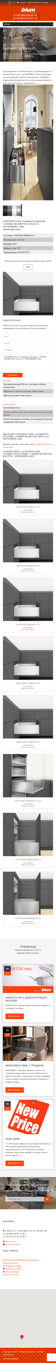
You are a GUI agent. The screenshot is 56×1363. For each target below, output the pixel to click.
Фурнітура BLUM (35, 54)
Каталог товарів (19, 54)
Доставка (7, 381)
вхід (28, 267)
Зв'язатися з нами (12, 1244)
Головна (6, 54)
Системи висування (12, 56)
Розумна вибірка (12, 1272)
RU (14, 2)
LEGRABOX (28, 56)
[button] (22, 1337)
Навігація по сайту (13, 1269)
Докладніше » (14, 1016)
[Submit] (47, 1199)
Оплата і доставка (10, 1275)
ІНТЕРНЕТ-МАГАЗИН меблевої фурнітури (21, 1260)
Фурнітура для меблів (12, 1266)
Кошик (22, 2)
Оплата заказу (9, 404)
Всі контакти (10, 1241)
